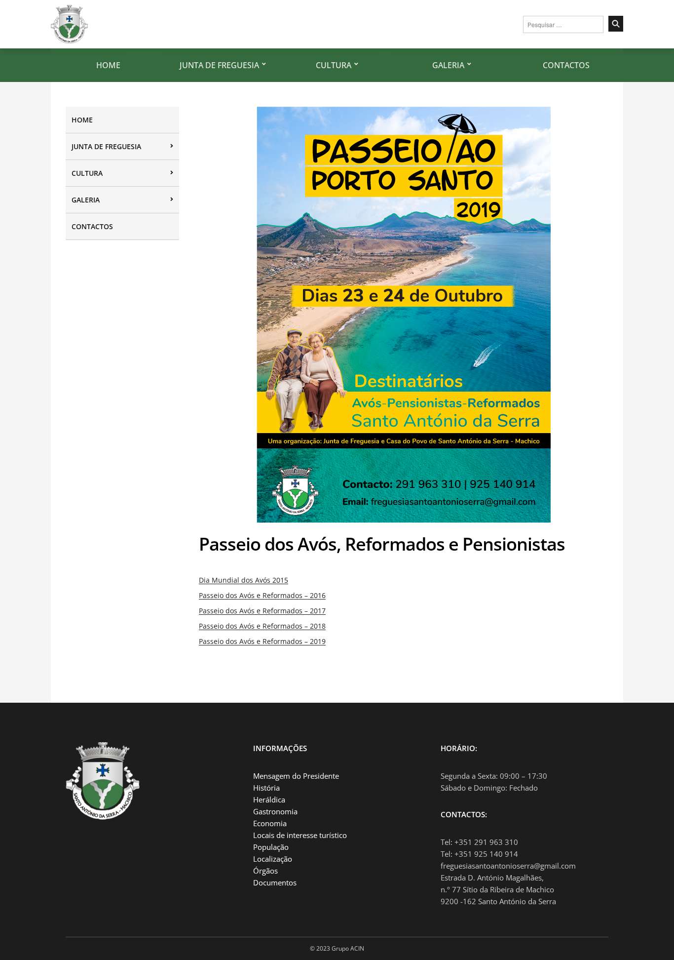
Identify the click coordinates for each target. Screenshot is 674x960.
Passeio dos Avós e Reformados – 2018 (262, 626)
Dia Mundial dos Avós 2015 (243, 580)
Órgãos (265, 871)
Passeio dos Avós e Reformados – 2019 (262, 641)
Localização (272, 859)
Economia (270, 823)
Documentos (275, 882)
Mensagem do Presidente (296, 776)
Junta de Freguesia (219, 65)
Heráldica (269, 799)
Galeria (448, 65)
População (271, 847)
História (266, 788)
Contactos (566, 65)
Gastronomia (275, 811)
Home (108, 65)
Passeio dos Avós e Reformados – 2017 (262, 610)
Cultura (333, 65)
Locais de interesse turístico (300, 835)
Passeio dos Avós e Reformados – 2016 (262, 595)
